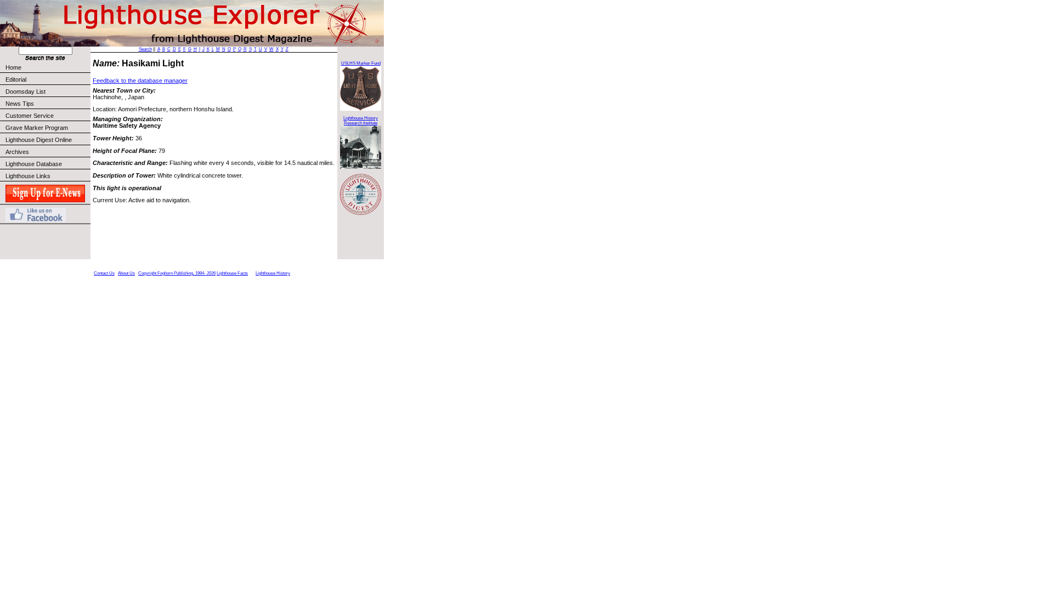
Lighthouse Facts (232, 273)
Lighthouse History (273, 273)
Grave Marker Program (36, 127)
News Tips (19, 103)
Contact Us (104, 273)
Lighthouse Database (33, 164)
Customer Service (29, 115)
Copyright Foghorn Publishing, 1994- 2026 (177, 273)
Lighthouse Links (27, 176)
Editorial (15, 79)
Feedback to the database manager (140, 80)
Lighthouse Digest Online (38, 139)
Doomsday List (25, 91)
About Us (126, 273)
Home (13, 67)
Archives (17, 152)
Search (145, 49)
